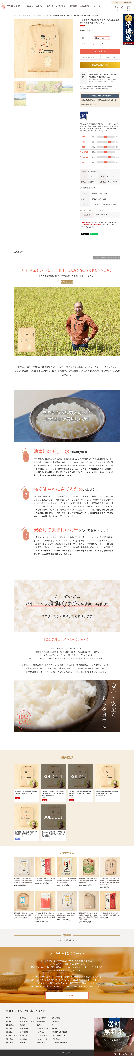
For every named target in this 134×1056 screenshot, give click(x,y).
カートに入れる (100, 51)
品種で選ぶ (9, 1032)
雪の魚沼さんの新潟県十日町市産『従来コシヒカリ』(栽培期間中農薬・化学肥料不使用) (53, 834)
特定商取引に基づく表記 (59, 1032)
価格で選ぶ (9, 1042)
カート (54, 1025)
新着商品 (23, 1018)
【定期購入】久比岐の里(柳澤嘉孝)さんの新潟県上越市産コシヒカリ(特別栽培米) (66, 880)
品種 (39, 15)
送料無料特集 (60, 6)
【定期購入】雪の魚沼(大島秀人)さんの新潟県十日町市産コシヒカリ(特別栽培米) (80, 793)
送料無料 (23, 1025)
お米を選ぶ (29, 6)
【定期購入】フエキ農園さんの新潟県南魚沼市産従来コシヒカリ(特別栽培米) (66, 915)
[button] (17, 49)
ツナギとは (96, 6)
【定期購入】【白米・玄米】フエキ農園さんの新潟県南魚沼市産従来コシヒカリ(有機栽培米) (23, 880)
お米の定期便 (84, 6)
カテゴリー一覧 (42, 1039)
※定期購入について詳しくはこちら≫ (91, 210)
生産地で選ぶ (10, 1028)
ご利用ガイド (41, 1032)
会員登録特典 (41, 1021)
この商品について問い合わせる (89, 57)
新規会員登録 (127, 2)
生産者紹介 (73, 6)
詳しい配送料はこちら (89, 104)
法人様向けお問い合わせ (59, 1042)
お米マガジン (41, 1042)
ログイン (116, 2)
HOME (8, 1018)
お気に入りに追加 (110, 57)
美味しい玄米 (24, 1028)
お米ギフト (40, 6)
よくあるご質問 (42, 1035)
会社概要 (54, 1028)
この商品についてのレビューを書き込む (106, 257)
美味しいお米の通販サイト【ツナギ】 (25, 15)
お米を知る (23, 1039)
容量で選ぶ (9, 1039)
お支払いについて (42, 1028)
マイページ (55, 1021)
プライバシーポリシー (58, 1035)
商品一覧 (50, 6)
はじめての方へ (42, 1018)
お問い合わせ (56, 1039)
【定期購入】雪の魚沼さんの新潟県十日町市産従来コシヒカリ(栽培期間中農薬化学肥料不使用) (53, 793)
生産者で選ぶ (10, 1025)
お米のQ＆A (24, 1042)
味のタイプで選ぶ (11, 1035)
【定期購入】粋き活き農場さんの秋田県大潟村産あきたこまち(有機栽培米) (88, 880)
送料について (41, 1025)
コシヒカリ (46, 15)
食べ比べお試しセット (27, 1021)
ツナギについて (67, 996)
